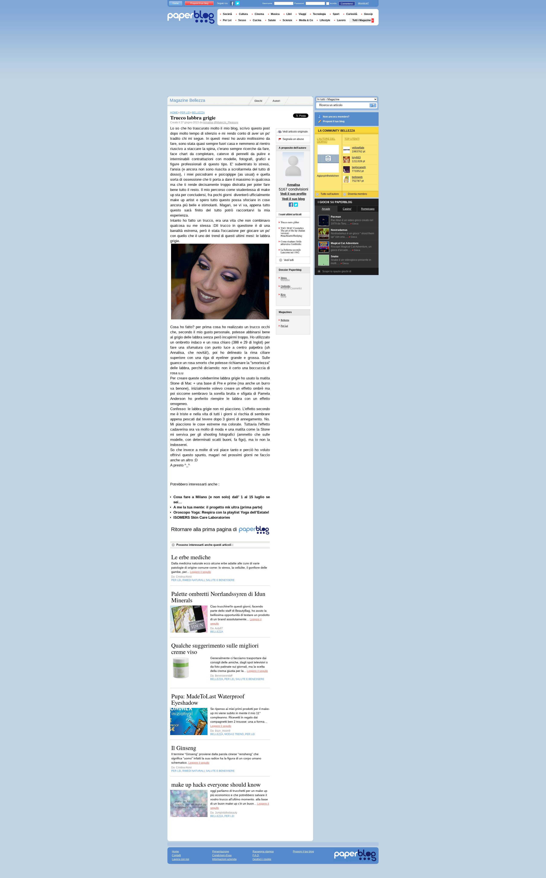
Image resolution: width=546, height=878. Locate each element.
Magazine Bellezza (187, 100)
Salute (272, 20)
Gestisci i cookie (262, 859)
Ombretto (285, 286)
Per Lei (284, 325)
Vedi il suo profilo (293, 193)
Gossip (368, 14)
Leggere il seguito (200, 572)
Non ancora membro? (336, 116)
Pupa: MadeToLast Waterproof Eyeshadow (207, 699)
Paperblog (191, 17)
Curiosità (351, 14)
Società (227, 14)
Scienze (287, 20)
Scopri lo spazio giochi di (336, 271)
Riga (283, 294)
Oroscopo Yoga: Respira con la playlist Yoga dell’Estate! (221, 512)
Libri (289, 14)
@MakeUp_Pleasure (226, 122)
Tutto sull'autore (330, 193)
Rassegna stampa (263, 851)
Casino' (347, 208)
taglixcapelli (359, 167)
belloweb (357, 177)
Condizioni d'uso (222, 855)
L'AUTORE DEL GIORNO (326, 140)
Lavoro (341, 20)
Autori (276, 100)
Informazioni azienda (224, 859)
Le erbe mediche (191, 557)
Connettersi (347, 3)
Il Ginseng (183, 748)
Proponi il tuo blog (333, 121)
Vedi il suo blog (293, 199)
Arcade (326, 208)
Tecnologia (319, 14)
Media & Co (306, 20)
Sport (336, 14)
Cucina (257, 20)
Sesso (242, 20)
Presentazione (220, 851)
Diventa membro (357, 193)
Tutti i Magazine (361, 20)
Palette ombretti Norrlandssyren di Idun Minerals (218, 597)
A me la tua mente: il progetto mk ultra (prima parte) (217, 507)
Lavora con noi (180, 859)
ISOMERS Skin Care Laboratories (201, 517)
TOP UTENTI (351, 138)
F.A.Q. (256, 855)
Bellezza (285, 320)
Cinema (259, 14)
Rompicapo (368, 208)
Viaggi (302, 14)
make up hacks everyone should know (216, 784)
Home (176, 3)
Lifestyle (325, 20)
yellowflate (358, 147)
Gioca (355, 223)
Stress (284, 277)
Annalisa (208, 122)
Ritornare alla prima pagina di (204, 529)
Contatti (176, 855)
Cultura (243, 14)
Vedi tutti (289, 260)
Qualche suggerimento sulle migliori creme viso (215, 648)
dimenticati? (363, 3)
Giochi (258, 100)
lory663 (356, 157)
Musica (275, 14)
